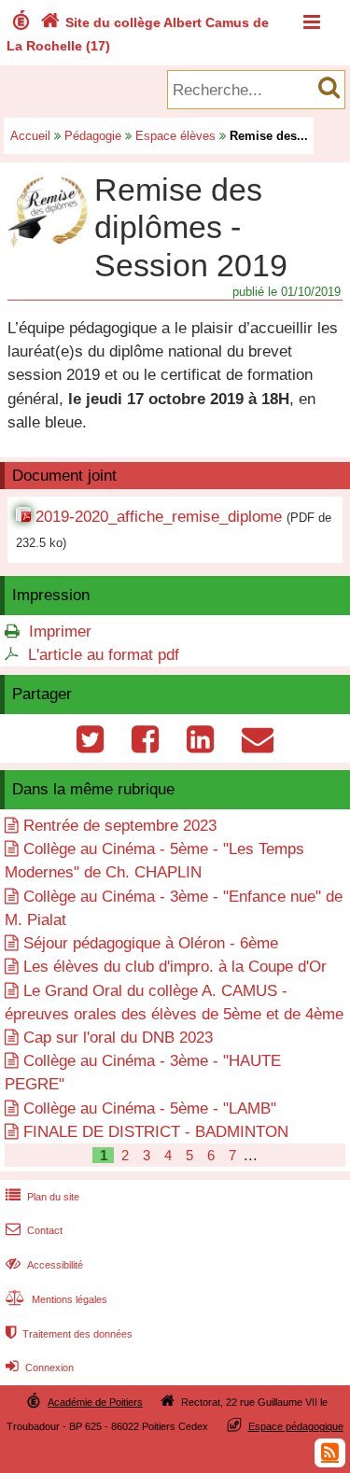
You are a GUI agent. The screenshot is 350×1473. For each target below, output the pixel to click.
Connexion (40, 1367)
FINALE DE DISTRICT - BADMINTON (155, 1132)
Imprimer (60, 631)
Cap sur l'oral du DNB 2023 (118, 1037)
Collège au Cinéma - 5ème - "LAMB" (149, 1108)
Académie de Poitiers (95, 1402)
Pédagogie (92, 136)
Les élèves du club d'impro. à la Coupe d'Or (175, 966)
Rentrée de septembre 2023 (120, 826)
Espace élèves (175, 136)
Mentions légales (56, 1299)
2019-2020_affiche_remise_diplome (158, 517)
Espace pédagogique (295, 1426)
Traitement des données (69, 1334)
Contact (34, 1230)
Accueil (30, 136)
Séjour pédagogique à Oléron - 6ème (150, 943)
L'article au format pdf (103, 655)
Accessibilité (44, 1264)
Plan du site (42, 1196)
